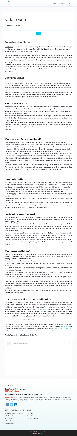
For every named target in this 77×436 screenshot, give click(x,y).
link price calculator (17, 331)
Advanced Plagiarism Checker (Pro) (14, 413)
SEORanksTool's (9, 397)
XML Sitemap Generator (11, 416)
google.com (43, 309)
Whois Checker (9, 418)
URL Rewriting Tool (10, 421)
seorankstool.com (20, 47)
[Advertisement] (38, 360)
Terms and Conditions (32, 418)
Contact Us (62, 3)
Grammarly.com (65, 326)
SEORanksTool (43, 434)
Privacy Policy (30, 416)
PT (71, 3)
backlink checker (63, 329)
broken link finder (51, 331)
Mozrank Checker (9, 423)
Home (54, 3)
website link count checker (33, 331)
